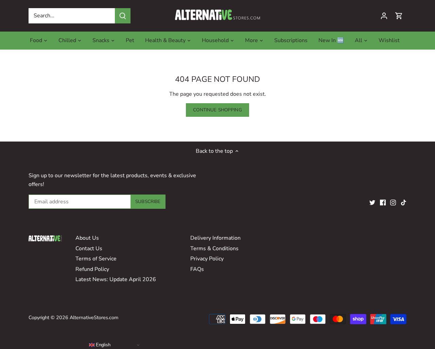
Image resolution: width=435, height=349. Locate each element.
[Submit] (122, 15)
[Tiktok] (403, 202)
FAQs (197, 269)
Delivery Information (215, 238)
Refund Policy (92, 269)
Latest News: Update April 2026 (115, 279)
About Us (87, 238)
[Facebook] (383, 202)
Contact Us (88, 248)
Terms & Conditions (214, 248)
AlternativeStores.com (94, 317)
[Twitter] (372, 202)
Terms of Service (96, 258)
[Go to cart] (399, 15)
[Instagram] (393, 202)
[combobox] (72, 15)
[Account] (384, 15)
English (102, 344)
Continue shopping (217, 110)
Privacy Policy (207, 258)
